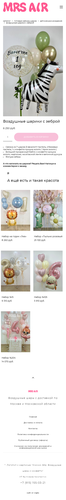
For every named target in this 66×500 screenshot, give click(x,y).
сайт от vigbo (33, 493)
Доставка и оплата (33, 423)
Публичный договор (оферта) (33, 440)
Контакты (33, 428)
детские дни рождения (51, 21)
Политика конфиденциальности (33, 434)
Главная (33, 417)
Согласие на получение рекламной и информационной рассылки (32, 447)
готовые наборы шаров (25, 21)
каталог (7, 21)
